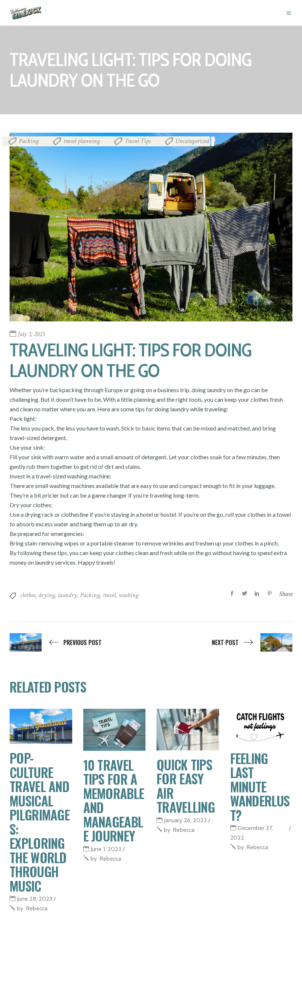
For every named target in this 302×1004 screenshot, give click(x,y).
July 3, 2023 (31, 334)
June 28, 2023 (34, 898)
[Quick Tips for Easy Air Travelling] (188, 729)
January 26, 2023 (185, 820)
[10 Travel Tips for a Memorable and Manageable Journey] (114, 730)
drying (46, 595)
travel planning (81, 141)
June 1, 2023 (106, 849)
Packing (29, 141)
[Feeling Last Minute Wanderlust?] (261, 726)
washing (128, 595)
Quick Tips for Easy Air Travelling (186, 786)
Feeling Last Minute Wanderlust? (260, 787)
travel (109, 595)
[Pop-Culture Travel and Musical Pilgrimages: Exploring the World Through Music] (41, 726)
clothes (27, 595)
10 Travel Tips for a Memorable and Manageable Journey (113, 800)
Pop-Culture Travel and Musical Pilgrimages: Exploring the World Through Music (40, 821)
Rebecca (32, 908)
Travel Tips (137, 141)
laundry (67, 595)
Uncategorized (192, 141)
